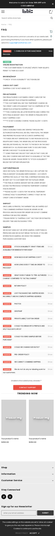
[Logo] (27, 11)
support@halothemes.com (20, 43)
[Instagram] (10, 496)
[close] (52, 4)
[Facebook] (3, 496)
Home (3, 24)
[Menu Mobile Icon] (3, 11)
